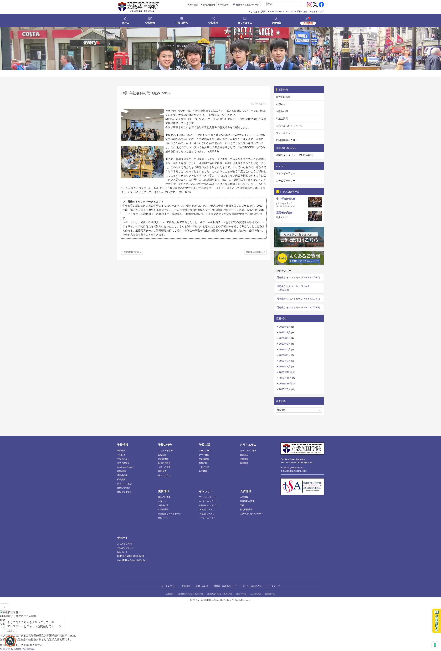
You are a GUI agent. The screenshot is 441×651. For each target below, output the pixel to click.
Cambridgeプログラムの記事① (133, 252)
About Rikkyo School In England (132, 560)
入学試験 (244, 497)
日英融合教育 (164, 463)
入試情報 (245, 491)
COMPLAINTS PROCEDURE (131, 556)
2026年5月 (285, 343)
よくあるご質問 (258, 11)
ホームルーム (205, 450)
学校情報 (150, 22)
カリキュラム (245, 22)
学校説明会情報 (247, 501)
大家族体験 (163, 459)
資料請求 (186, 586)
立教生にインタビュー (209, 505)
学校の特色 (182, 22)
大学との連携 (164, 467)
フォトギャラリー (285, 133)
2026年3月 (285, 355)
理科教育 (244, 459)
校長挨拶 (121, 479)
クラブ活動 (204, 455)
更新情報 (276, 22)
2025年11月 (285, 378)
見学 (224, 4)
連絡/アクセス (123, 488)
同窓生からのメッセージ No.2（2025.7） (298, 298)
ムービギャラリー (285, 180)
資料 (193, 4)
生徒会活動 (204, 459)
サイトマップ (317, 11)
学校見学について (125, 548)
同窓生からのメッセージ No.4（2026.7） (298, 277)
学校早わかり (123, 459)
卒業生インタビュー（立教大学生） (295, 155)
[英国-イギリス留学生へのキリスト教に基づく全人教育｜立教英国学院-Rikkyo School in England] (138, 7)
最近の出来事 (283, 96)
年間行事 (203, 471)
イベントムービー (207, 518)
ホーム (125, 22)
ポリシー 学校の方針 (297, 11)
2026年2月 (285, 360)
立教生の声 (282, 111)
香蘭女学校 (270, 594)
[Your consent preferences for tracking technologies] (435, 645)
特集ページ (163, 518)
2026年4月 (285, 349)
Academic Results (125, 467)
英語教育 (244, 455)
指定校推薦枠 (246, 509)
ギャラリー (206, 491)
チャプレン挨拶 (124, 483)
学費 (242, 505)
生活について (208, 513)
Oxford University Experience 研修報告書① (256, 252)
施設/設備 (121, 471)
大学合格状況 (123, 463)
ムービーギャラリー (208, 501)
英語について (208, 509)
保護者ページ (247, 4)
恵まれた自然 (164, 475)
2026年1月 (285, 366)
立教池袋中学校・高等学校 (190, 594)
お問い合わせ (209, 4)
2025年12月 (285, 372)
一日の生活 (204, 467)
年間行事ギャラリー (287, 140)
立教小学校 (241, 594)
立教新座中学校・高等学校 (219, 594)
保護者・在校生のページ (225, 586)
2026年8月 (285, 326)
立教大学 (170, 594)
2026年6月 (285, 338)
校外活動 (203, 463)
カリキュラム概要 (248, 450)
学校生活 (213, 22)
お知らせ (281, 104)
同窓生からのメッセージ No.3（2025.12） (292, 288)
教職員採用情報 (124, 492)
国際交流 (162, 455)
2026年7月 (285, 332)
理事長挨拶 (122, 475)
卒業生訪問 (282, 118)
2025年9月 (285, 389)
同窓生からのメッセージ (289, 125)
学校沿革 (121, 455)
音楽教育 (244, 463)
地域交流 (162, 471)
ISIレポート (122, 552)
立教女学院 (255, 594)
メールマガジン (277, 11)
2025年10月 (285, 383)
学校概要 (121, 450)
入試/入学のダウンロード (251, 513)
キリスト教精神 (165, 450)
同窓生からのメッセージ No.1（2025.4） (298, 307)
